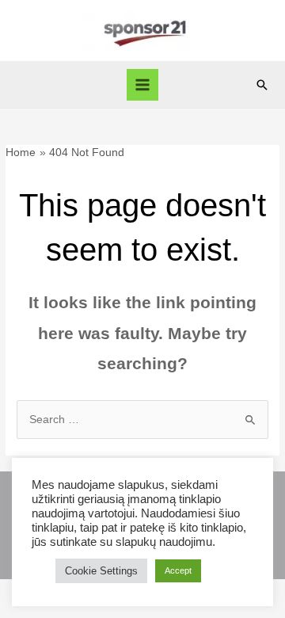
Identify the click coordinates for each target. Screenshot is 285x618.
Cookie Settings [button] (101, 571)
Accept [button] (178, 570)
